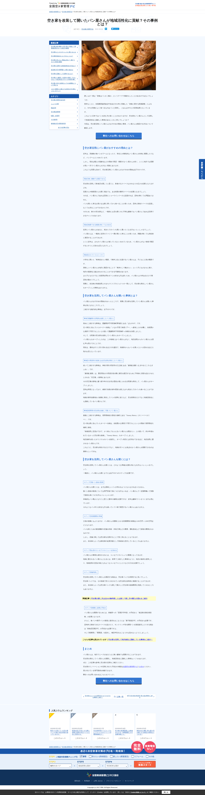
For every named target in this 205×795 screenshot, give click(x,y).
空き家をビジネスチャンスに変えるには (63, 52)
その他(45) (54, 119)
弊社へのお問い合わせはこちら (118, 136)
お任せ (141, 666)
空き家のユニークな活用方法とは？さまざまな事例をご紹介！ (98, 696)
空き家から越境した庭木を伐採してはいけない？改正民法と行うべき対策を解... (63, 78)
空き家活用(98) (55, 112)
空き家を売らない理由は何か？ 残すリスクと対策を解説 (63, 61)
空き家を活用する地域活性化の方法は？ (63, 66)
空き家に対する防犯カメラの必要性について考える (63, 84)
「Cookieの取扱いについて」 (138, 792)
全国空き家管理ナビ (55, 11)
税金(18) (53, 108)
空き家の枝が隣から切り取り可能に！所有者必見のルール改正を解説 (63, 47)
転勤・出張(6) (55, 116)
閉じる (166, 792)
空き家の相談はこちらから (202, 169)
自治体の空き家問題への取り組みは (62, 70)
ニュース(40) (55, 104)
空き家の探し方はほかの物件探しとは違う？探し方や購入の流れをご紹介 (119, 598)
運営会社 (77, 781)
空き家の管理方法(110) (58, 100)
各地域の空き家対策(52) (58, 123)
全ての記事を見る (63, 127)
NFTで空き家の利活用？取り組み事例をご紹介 (140, 696)
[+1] (109, 29)
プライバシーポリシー (113, 781)
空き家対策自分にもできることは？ (62, 56)
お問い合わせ (98, 781)
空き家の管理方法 (67, 11)
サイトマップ (129, 781)
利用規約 (87, 781)
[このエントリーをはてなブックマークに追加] (106, 29)
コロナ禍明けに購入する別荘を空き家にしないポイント (63, 90)
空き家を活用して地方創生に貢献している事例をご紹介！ (130, 639)
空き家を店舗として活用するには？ (62, 73)
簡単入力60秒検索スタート (145, 764)
